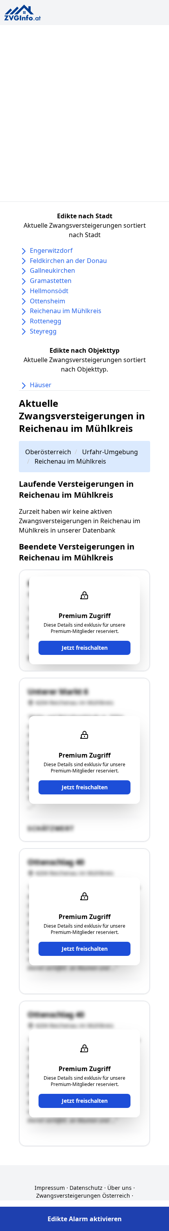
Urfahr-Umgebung (110, 452)
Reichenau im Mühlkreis (65, 310)
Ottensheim (47, 301)
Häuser (40, 385)
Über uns (119, 1187)
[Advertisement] (84, 113)
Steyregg (43, 331)
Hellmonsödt (49, 290)
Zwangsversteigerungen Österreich (83, 1195)
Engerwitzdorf (51, 250)
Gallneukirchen (52, 270)
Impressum (50, 1187)
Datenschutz (86, 1187)
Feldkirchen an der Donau (68, 260)
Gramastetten (51, 280)
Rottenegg (45, 321)
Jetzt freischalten (85, 647)
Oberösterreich (48, 452)
